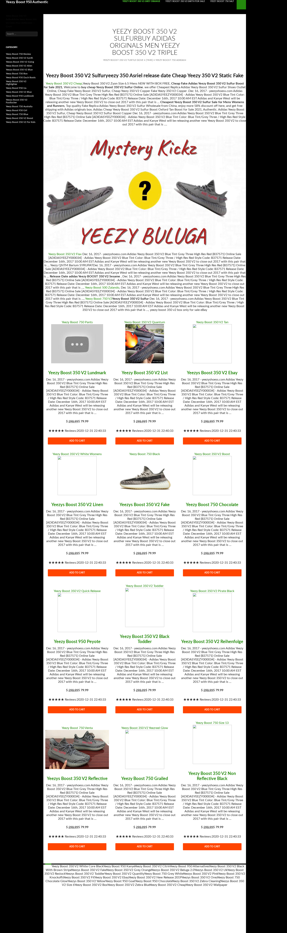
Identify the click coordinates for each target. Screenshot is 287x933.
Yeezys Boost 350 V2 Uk (210, 870)
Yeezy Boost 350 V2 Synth (19, 58)
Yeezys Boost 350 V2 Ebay (212, 373)
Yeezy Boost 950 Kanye (119, 866)
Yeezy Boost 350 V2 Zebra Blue (128, 884)
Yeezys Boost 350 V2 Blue (19, 69)
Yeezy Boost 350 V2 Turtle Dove (123, 60)
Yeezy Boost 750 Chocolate (212, 505)
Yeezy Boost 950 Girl (16, 110)
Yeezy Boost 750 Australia (19, 106)
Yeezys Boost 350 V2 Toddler (84, 873)
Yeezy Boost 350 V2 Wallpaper (206, 884)
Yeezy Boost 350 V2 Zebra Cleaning (196, 881)
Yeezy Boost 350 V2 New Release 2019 (155, 877)
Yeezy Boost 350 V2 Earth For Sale (185, 1)
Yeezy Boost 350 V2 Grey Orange (141, 1)
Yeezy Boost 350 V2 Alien (19, 66)
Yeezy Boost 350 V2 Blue (19, 92)
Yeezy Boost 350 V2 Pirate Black (212, 591)
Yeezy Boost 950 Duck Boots (21, 77)
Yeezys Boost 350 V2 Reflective (77, 778)
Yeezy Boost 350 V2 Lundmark (77, 373)
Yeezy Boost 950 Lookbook (20, 96)
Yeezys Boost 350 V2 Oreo (199, 877)
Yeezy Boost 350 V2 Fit (78, 877)
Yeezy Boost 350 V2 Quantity (124, 873)
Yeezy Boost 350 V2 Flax (65, 254)
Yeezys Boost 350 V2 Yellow (86, 881)
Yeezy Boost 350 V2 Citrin (152, 866)
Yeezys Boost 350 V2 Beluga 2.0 (172, 870)
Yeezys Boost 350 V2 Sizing (20, 62)
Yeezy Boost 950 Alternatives (189, 866)
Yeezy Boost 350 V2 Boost (212, 454)
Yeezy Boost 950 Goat (120, 881)
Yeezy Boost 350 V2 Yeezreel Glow (144, 728)
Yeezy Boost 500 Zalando (102, 287)
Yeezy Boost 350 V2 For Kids (20, 122)
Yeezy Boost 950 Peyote (77, 642)
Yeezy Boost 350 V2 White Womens (77, 454)
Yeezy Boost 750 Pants (77, 322)
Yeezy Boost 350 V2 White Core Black (77, 866)
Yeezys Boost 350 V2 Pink (200, 873)
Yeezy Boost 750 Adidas (170, 60)
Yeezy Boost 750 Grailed (144, 778)
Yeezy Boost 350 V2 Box (91, 884)
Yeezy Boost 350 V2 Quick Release (77, 591)
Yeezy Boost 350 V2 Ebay (111, 877)
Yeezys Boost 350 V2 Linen (77, 505)
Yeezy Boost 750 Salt (222, 1)
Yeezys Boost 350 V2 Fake (144, 505)
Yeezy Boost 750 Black (144, 454)
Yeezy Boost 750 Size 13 (212, 722)
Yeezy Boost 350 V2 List (145, 373)
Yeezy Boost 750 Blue (17, 114)
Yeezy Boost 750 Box (17, 73)
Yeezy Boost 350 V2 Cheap (64, 83)
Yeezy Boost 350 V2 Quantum (144, 322)
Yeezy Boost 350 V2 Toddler (145, 586)
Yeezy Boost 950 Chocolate (153, 881)
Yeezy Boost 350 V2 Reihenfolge (212, 642)
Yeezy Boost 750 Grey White (163, 873)
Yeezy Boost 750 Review (18, 54)
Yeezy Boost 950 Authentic (27, 2)
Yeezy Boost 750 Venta (77, 728)
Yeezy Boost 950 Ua (16, 88)
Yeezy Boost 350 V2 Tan (212, 322)
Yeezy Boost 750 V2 (98, 298)
